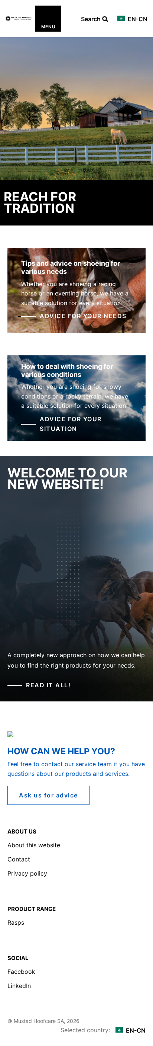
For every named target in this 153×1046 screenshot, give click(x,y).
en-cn (136, 19)
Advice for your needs (83, 316)
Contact (18, 859)
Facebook (21, 971)
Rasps (15, 922)
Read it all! (48, 685)
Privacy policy (27, 873)
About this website (33, 845)
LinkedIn (19, 985)
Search (91, 19)
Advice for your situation (71, 423)
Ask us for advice (48, 795)
